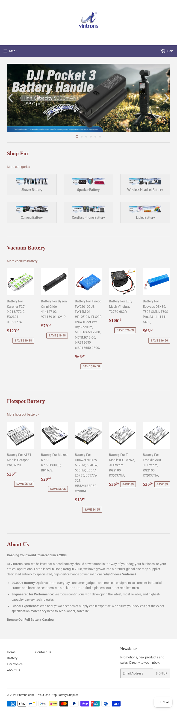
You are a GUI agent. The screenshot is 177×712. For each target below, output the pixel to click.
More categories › (19, 167)
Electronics (15, 664)
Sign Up (161, 673)
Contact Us (43, 652)
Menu (13, 51)
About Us (13, 670)
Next (167, 98)
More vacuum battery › (23, 261)
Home (11, 652)
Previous (10, 98)
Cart (170, 51)
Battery (12, 658)
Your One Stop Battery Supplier (58, 695)
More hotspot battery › (23, 414)
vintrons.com (25, 695)
